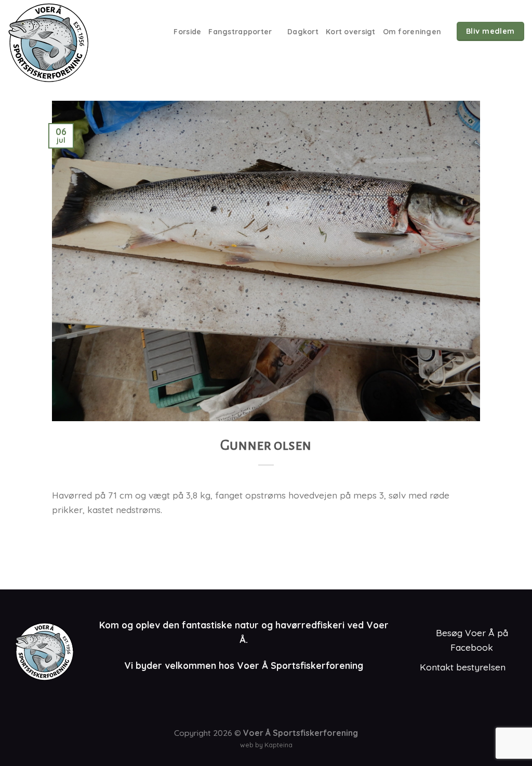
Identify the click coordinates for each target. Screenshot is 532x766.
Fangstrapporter (240, 31)
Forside (187, 31)
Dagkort (302, 31)
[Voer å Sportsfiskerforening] (64, 42)
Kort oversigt (351, 31)
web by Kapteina (266, 745)
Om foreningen (412, 31)
